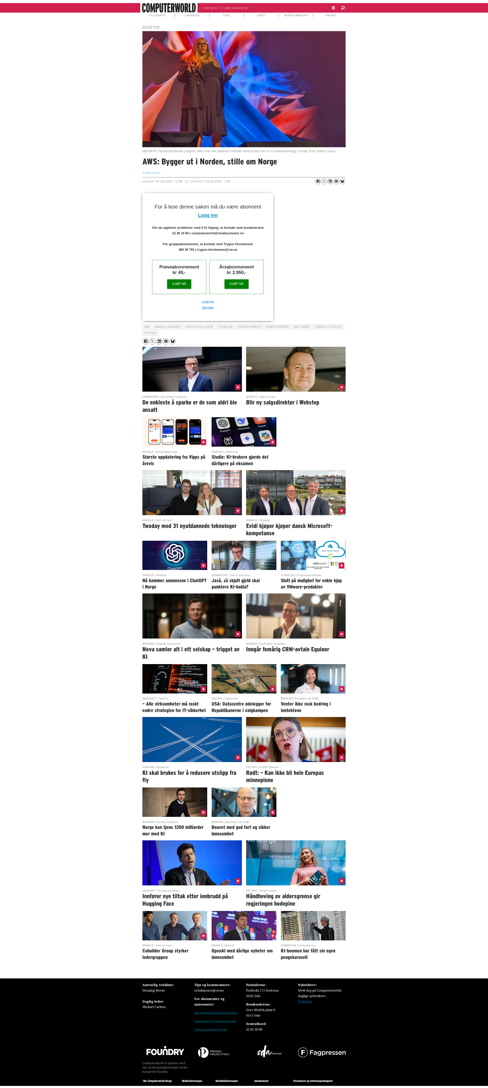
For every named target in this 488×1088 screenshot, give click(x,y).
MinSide (208, 308)
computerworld (277, 326)
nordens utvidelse (328, 326)
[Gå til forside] (168, 8)
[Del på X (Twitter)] (324, 181)
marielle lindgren (168, 326)
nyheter (150, 332)
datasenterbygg (249, 326)
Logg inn (208, 215)
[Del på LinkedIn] (330, 181)
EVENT (226, 15)
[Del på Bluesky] (342, 181)
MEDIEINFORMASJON (295, 15)
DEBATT (261, 15)
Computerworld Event (210, 1029)
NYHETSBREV (211, 8)
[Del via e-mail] (336, 181)
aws (147, 326)
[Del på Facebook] (318, 181)
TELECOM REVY (157, 15)
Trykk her (305, 1001)
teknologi (225, 326)
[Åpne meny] (333, 8)
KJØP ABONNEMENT (236, 8)
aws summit (302, 326)
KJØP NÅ (179, 284)
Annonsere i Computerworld (215, 1021)
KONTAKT (330, 15)
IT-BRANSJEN (192, 15)
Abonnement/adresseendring (215, 1012)
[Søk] (343, 8)
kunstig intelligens (199, 326)
